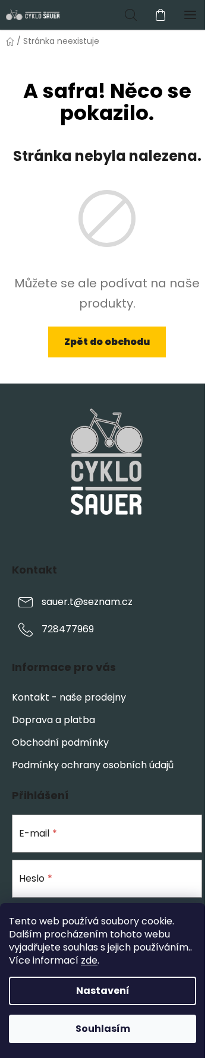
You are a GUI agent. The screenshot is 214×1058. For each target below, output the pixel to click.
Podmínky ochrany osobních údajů (93, 765)
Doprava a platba (53, 720)
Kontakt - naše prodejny (69, 697)
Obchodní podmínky (60, 742)
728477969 (68, 629)
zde (89, 960)
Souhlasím (102, 1028)
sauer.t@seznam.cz (87, 602)
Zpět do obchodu (107, 342)
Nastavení (103, 990)
